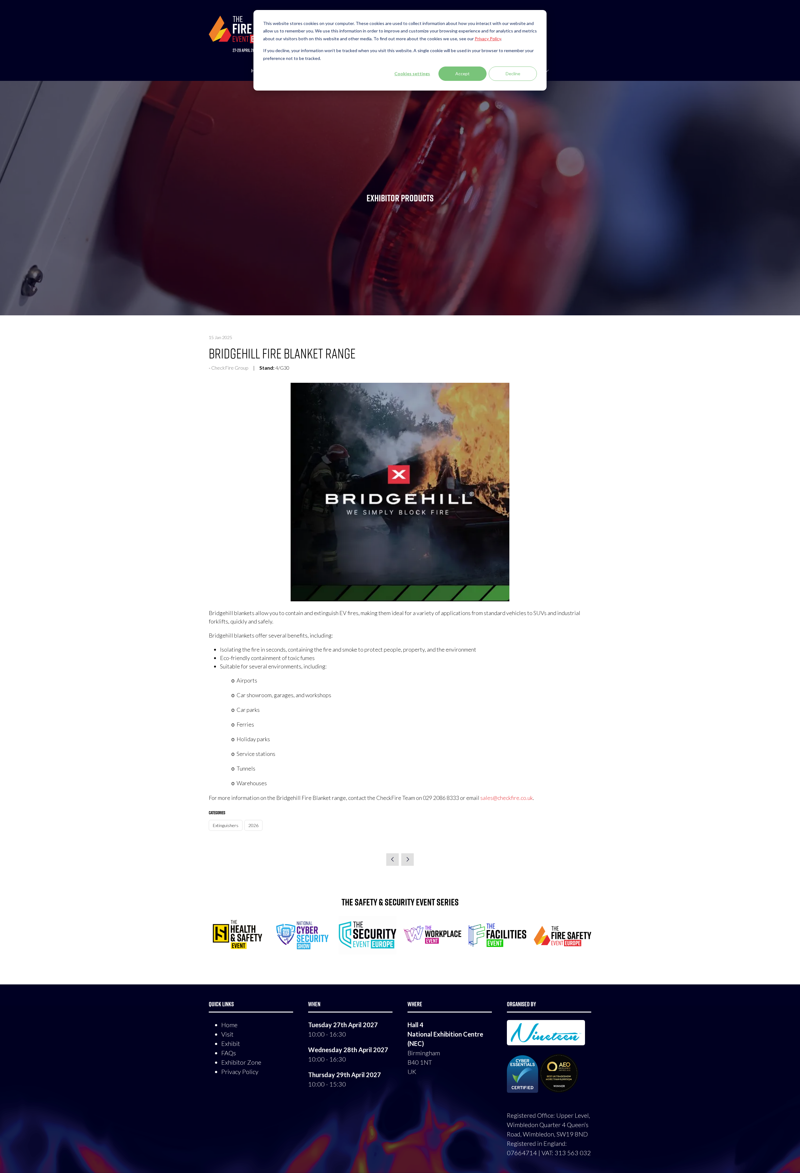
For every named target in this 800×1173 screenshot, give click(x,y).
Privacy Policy (239, 1071)
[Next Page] (407, 859)
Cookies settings (412, 73)
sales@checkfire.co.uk (506, 797)
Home (229, 1024)
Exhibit (230, 1043)
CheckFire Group (229, 368)
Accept (462, 73)
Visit (227, 1034)
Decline (513, 73)
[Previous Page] (392, 859)
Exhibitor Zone (241, 1062)
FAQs (228, 1053)
